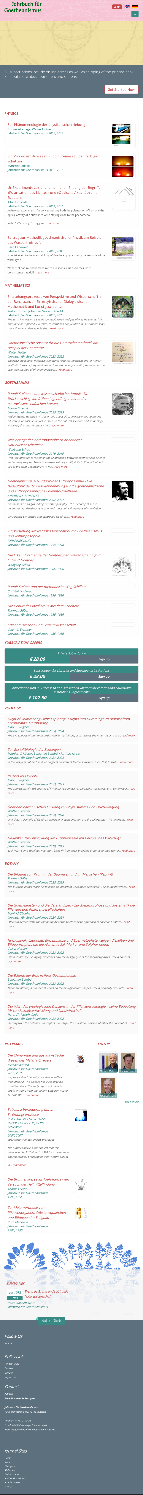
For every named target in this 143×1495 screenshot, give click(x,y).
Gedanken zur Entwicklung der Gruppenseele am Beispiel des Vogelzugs (63, 838)
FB (5, 1343)
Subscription (12, 1474)
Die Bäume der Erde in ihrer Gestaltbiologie (41, 975)
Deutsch (135, 7)
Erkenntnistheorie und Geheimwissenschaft (41, 625)
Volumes (10, 1470)
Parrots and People (22, 776)
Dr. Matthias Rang (128, 1071)
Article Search (12, 1482)
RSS (10, 1343)
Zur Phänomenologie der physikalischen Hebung (46, 124)
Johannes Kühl (108, 1096)
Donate (8, 1372)
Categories (10, 1466)
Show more (132, 1101)
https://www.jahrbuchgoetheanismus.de (33, 1429)
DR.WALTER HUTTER (108, 1071)
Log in (117, 6)
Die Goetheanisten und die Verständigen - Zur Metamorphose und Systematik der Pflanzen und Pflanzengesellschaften (71, 907)
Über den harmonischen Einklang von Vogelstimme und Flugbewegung (63, 807)
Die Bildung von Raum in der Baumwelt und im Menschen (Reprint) (60, 874)
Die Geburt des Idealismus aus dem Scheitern (43, 606)
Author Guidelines (15, 1478)
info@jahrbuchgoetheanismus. (28, 1425)
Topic (8, 1462)
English (127, 7)
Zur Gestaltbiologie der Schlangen (34, 749)
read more (53, 223)
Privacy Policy (11, 1363)
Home (7, 1458)
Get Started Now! (121, 89)
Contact (8, 1368)
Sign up (103, 659)
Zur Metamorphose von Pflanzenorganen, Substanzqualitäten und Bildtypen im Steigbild (36, 1212)
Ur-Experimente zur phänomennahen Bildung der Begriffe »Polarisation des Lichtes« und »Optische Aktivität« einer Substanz (54, 192)
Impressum (10, 1377)
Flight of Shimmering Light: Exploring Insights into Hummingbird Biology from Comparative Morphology (68, 721)
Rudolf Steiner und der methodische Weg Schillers (46, 586)
